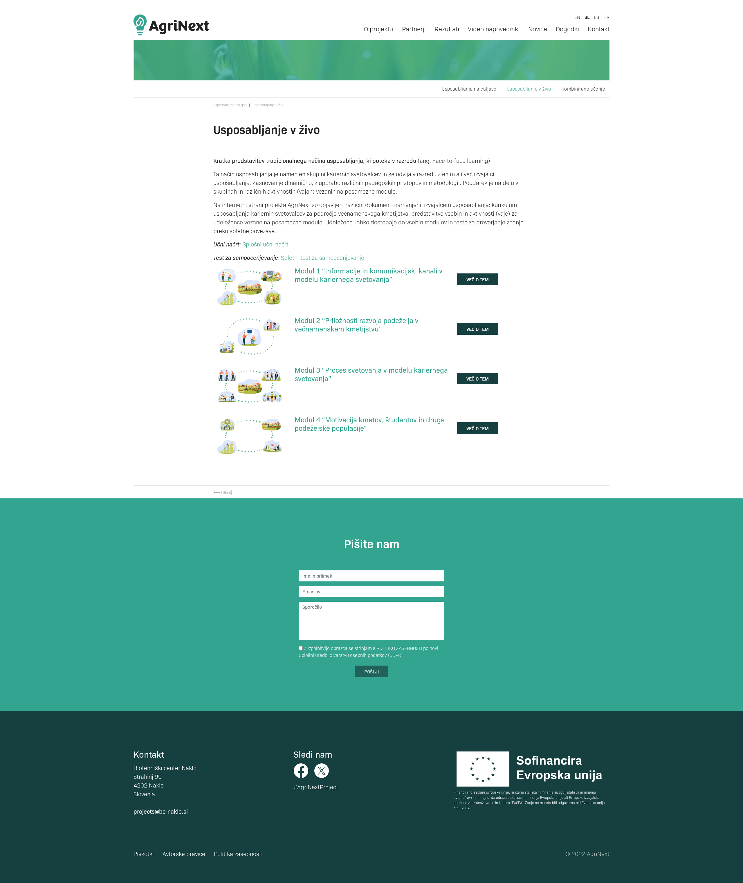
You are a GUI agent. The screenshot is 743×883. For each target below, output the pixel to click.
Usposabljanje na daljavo (469, 89)
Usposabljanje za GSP (230, 104)
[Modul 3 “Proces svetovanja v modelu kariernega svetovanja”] (249, 385)
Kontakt (598, 29)
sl (587, 17)
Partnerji (414, 29)
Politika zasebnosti (238, 853)
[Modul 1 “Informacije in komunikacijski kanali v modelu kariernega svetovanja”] (249, 286)
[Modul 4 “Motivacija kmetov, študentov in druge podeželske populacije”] (249, 435)
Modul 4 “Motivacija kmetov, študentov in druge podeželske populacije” (370, 424)
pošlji (371, 671)
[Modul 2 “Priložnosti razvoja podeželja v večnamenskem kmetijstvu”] (249, 336)
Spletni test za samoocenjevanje (322, 257)
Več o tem (477, 279)
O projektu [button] (378, 29)
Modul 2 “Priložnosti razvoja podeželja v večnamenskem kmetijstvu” (357, 324)
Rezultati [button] (446, 29)
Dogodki (567, 29)
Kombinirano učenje (583, 89)
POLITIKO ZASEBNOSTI (399, 648)
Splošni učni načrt (265, 244)
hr (606, 17)
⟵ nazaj (222, 492)
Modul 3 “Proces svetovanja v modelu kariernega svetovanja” (371, 374)
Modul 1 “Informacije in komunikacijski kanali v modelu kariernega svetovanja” (369, 275)
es (596, 17)
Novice (537, 29)
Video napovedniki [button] (494, 29)
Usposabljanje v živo (529, 89)
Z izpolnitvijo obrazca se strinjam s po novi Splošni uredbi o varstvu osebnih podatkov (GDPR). (368, 651)
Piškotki (144, 853)
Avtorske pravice (184, 853)
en (577, 17)
